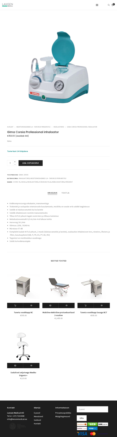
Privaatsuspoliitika (63, 413)
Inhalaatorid (59, 127)
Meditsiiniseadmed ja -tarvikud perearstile (33, 127)
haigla (24, 182)
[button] (15, 305)
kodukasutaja (45, 182)
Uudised (37, 420)
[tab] (52, 193)
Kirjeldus (52, 193)
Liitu (82, 418)
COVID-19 (16, 182)
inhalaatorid (32, 182)
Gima (9, 141)
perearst (69, 182)
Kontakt (37, 423)
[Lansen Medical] (7, 5)
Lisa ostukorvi (30, 163)
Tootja (65, 193)
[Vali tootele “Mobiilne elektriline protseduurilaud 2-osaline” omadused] (50, 305)
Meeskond (38, 416)
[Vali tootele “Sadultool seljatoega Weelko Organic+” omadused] (15, 365)
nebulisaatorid (58, 182)
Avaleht (10, 127)
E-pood (37, 413)
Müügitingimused (62, 416)
